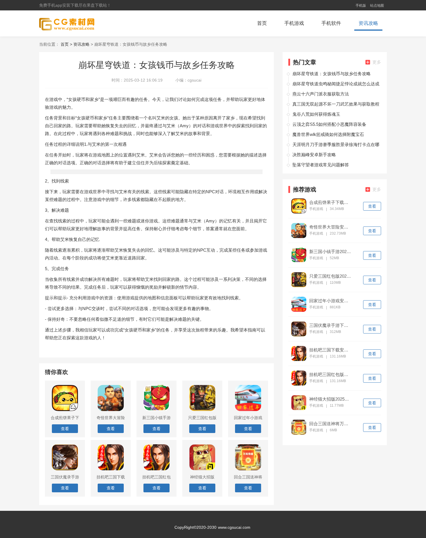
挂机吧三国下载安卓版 (330, 350)
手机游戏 (294, 23)
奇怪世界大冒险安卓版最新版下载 (330, 227)
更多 (376, 62)
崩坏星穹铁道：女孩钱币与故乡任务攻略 (331, 73)
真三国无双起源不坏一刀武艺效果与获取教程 (335, 104)
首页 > (67, 44)
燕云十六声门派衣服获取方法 (320, 93)
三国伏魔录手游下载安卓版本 (330, 325)
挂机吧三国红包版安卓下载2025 (330, 374)
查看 (372, 206)
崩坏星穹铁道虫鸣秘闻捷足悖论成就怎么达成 (335, 83)
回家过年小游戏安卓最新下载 (330, 301)
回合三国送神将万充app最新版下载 (330, 423)
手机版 (361, 5)
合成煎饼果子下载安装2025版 (330, 202)
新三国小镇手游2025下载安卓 (330, 251)
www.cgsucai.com (234, 527)
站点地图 (377, 5)
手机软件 (331, 23)
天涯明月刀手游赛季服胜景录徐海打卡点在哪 (335, 144)
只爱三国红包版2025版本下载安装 (330, 276)
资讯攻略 (368, 23)
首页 (262, 23)
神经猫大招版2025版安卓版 (330, 399)
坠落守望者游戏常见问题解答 (320, 164)
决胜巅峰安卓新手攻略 (314, 154)
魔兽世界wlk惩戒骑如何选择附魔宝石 (328, 134)
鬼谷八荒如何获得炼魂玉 (316, 114)
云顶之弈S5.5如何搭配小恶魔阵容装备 (329, 124)
